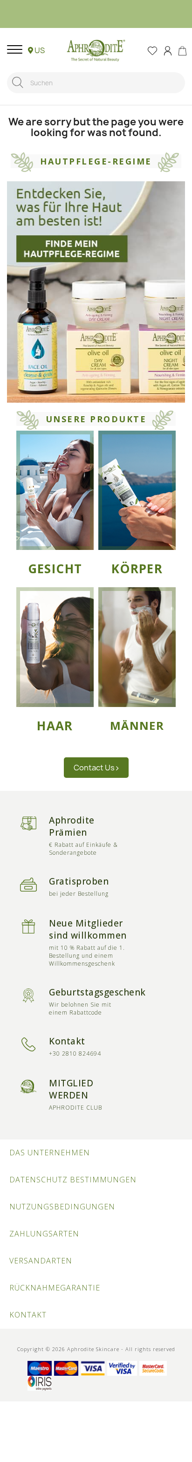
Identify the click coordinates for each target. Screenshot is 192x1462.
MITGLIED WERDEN (71, 1089)
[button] (36, 50)
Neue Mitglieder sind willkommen (88, 929)
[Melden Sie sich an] (167, 50)
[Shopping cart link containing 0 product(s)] (182, 50)
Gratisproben (79, 881)
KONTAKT (28, 1315)
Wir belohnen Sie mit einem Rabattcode (80, 1008)
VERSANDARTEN (40, 1261)
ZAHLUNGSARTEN (44, 1234)
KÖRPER (137, 569)
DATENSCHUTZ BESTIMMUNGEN (73, 1179)
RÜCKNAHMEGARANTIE (54, 1288)
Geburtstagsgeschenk (97, 992)
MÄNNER (137, 726)
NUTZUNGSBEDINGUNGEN (62, 1206)
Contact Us (95, 767)
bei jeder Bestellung (79, 894)
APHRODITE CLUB (75, 1108)
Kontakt (67, 1041)
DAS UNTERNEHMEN (49, 1152)
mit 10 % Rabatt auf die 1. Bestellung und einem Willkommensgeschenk (87, 956)
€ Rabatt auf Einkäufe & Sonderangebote (83, 849)
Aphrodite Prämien (72, 826)
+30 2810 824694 (75, 1053)
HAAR (55, 726)
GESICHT (55, 569)
